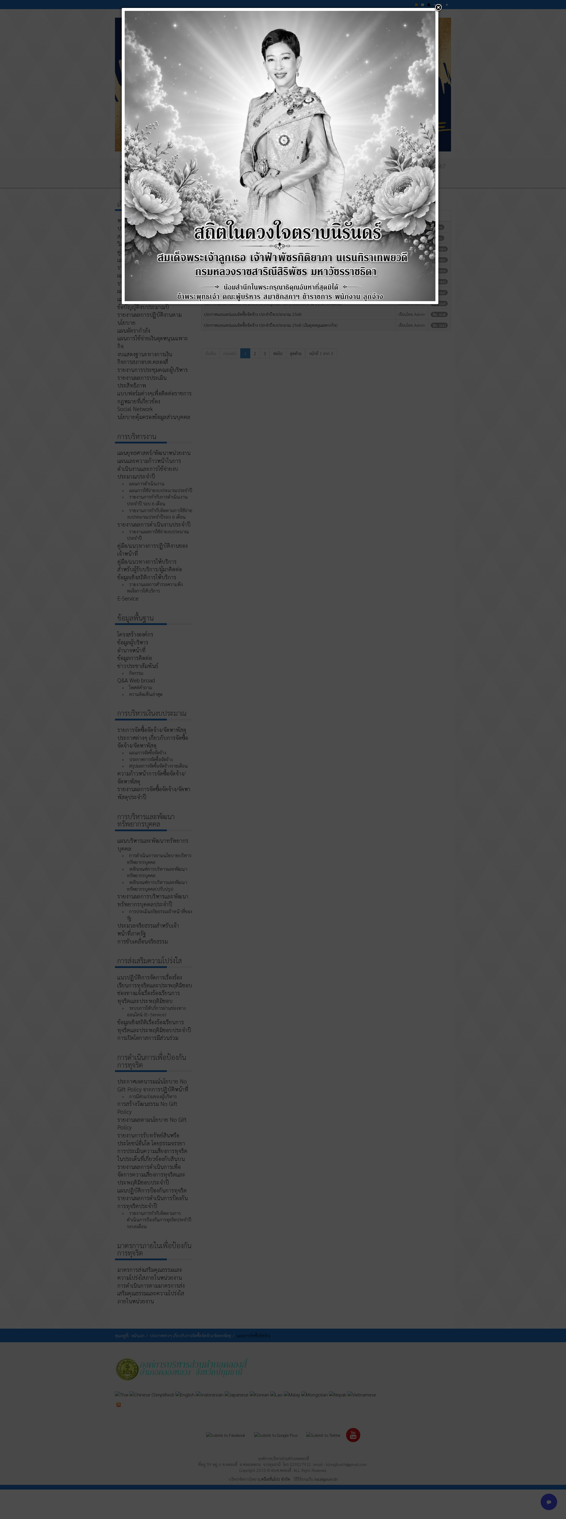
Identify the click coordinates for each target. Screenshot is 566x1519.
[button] (438, 8)
